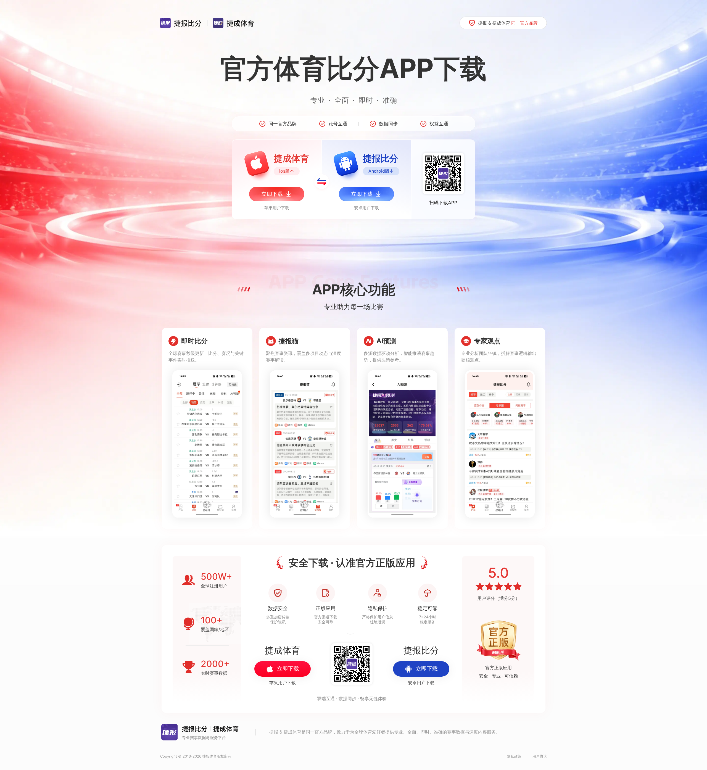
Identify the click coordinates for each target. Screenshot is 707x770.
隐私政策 (514, 756)
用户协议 (539, 756)
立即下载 (288, 668)
